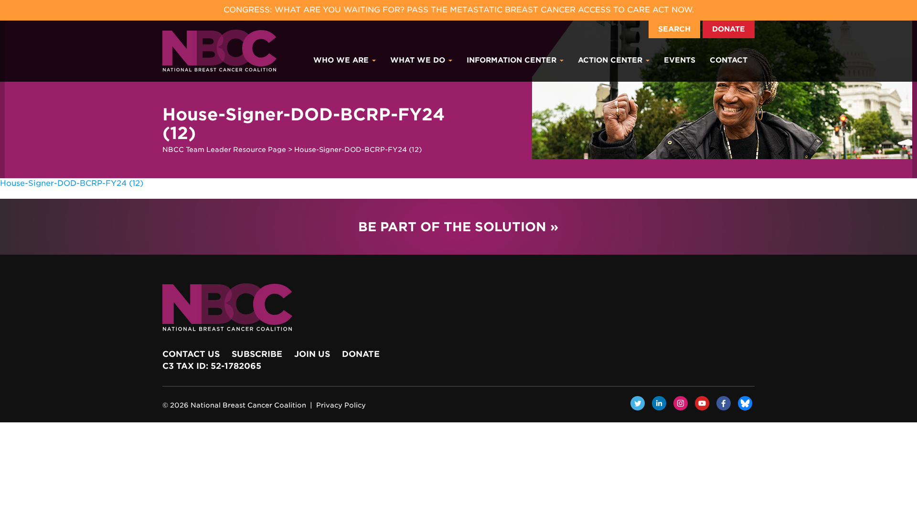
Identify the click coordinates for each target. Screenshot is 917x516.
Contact (728, 60)
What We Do (419, 60)
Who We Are (342, 60)
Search (674, 29)
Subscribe (257, 354)
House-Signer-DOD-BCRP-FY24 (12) (71, 183)
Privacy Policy (341, 405)
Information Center (513, 60)
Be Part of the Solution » (458, 226)
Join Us (312, 354)
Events (679, 60)
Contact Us (191, 354)
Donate (728, 29)
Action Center (611, 60)
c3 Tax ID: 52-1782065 (211, 366)
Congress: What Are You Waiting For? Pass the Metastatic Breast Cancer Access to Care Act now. (459, 9)
